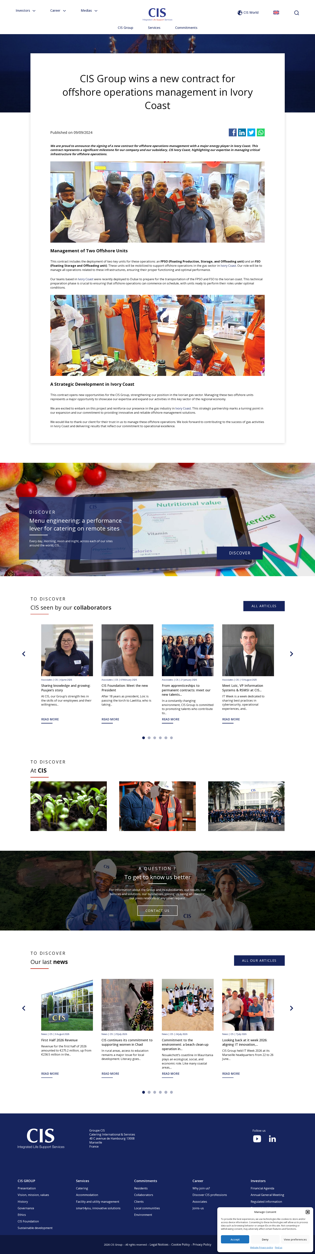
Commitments (186, 27)
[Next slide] (292, 653)
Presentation (27, 1188)
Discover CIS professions (209, 1195)
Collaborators (143, 1195)
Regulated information (266, 1202)
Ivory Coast (228, 266)
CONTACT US (157, 910)
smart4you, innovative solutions (98, 1208)
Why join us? (201, 1188)
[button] (308, 1212)
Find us (278, 1247)
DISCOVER (239, 553)
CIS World (251, 12)
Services (154, 27)
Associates (199, 1202)
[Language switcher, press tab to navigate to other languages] (276, 12)
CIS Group (125, 27)
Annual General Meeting (267, 1195)
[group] (68, 806)
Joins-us (198, 1208)
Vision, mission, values (33, 1195)
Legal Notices (159, 1244)
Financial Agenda (262, 1188)
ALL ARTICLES (264, 606)
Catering (82, 1188)
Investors (23, 10)
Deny (265, 1239)
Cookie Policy (180, 1244)
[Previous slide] (24, 653)
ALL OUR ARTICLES (259, 960)
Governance (26, 1208)
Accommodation (87, 1195)
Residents (141, 1188)
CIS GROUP (26, 1181)
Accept (235, 1239)
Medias (86, 10)
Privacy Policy (202, 1244)
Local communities (147, 1208)
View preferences (295, 1239)
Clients (139, 1202)
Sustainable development (35, 1228)
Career (55, 10)
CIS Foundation (28, 1221)
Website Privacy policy (261, 1247)
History (23, 1202)
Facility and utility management (97, 1202)
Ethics (22, 1215)
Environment (143, 1215)
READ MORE (291, 719)
